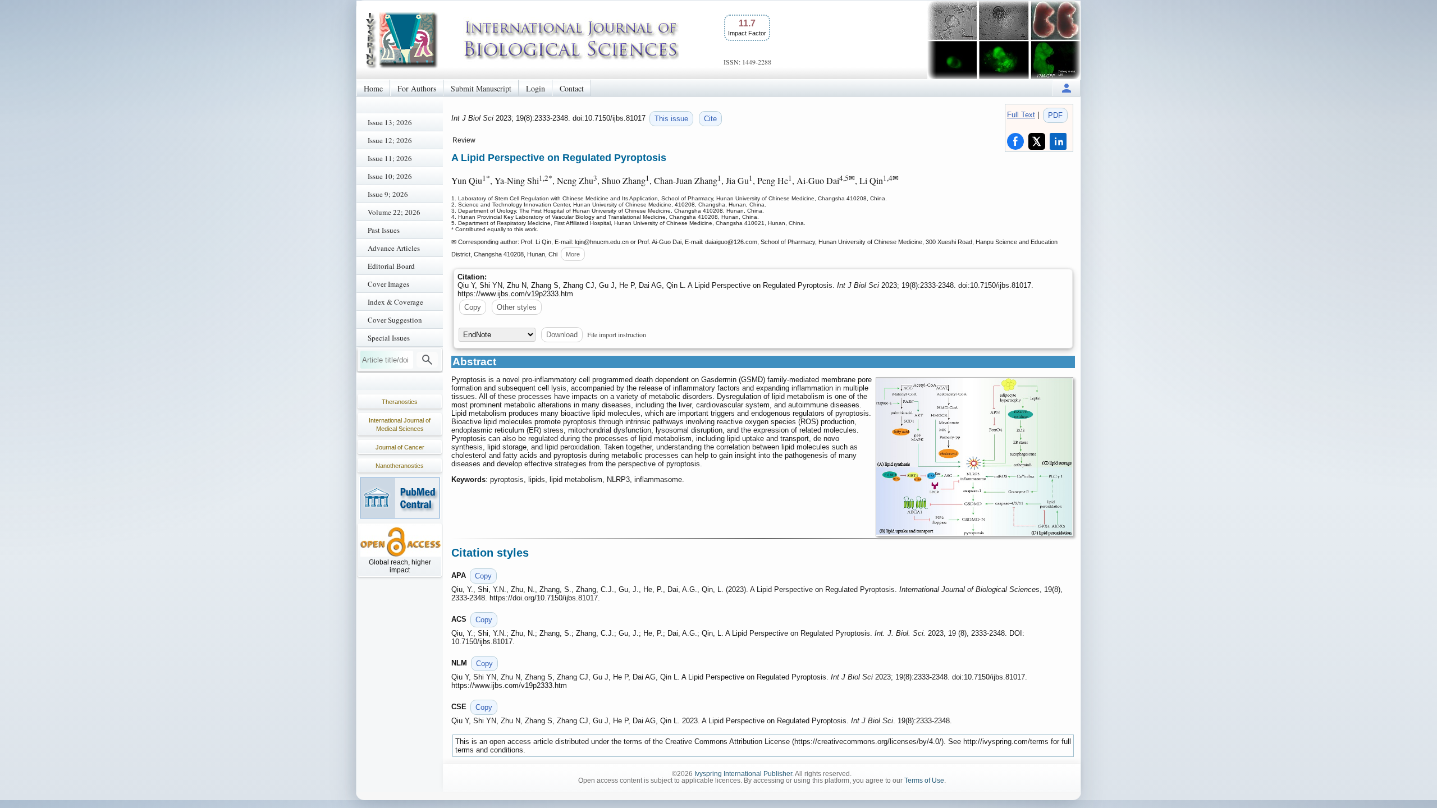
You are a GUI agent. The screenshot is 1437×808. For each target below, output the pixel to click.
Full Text (1021, 115)
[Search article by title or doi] (427, 360)
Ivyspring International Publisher (743, 773)
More (573, 254)
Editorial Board (391, 266)
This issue (671, 118)
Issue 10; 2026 (390, 176)
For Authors (416, 88)
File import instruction (616, 334)
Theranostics (400, 401)
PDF (1055, 115)
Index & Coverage (395, 302)
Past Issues (384, 230)
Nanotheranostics (400, 465)
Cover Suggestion (395, 320)
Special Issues (389, 338)
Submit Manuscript (481, 88)
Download (562, 334)
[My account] (1066, 88)
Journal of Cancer (400, 447)
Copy (472, 307)
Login (535, 88)
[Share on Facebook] (1015, 141)
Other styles (517, 307)
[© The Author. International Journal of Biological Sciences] (974, 456)
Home (373, 88)
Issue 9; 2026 (388, 194)
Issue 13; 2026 (390, 122)
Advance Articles (394, 248)
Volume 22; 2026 (394, 212)
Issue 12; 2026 (390, 140)
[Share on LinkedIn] (1058, 141)
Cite (710, 118)
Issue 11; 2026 (390, 158)
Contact (572, 88)
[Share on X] (1036, 141)
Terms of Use (924, 780)
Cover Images (388, 284)
